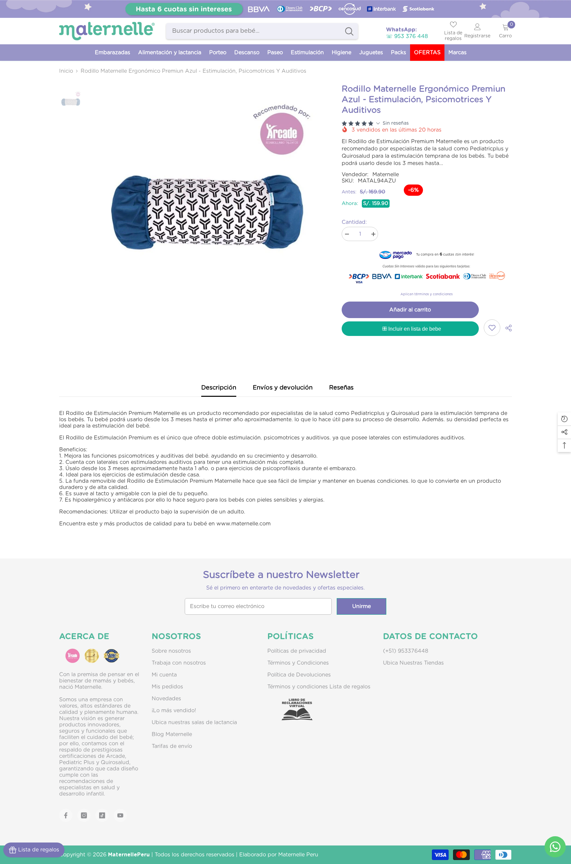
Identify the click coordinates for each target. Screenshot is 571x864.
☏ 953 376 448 (407, 36)
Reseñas (341, 388)
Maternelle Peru (298, 854)
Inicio (66, 71)
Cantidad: (354, 222)
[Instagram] (84, 815)
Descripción (218, 388)
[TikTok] (102, 815)
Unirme (361, 606)
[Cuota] (506, 328)
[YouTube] (120, 815)
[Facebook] (65, 815)
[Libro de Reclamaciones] (290, 715)
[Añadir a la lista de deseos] (492, 327)
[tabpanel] (285, 9)
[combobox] (253, 31)
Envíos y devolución (283, 388)
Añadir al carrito (410, 309)
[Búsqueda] (262, 31)
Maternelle (385, 174)
